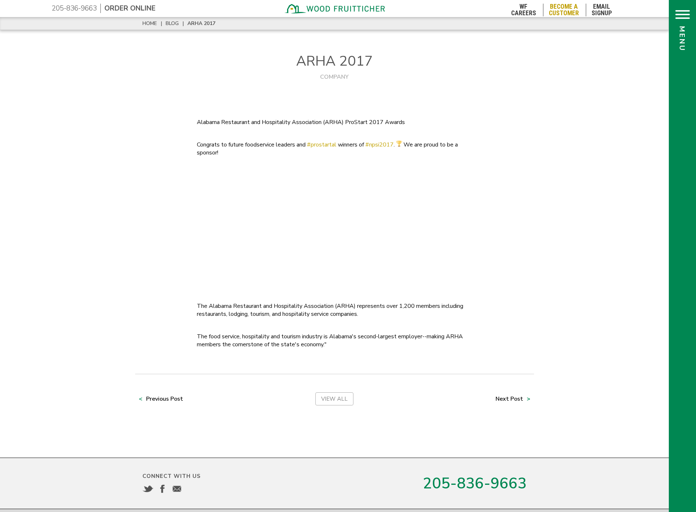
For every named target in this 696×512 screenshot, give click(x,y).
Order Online (130, 8)
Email (176, 488)
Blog (172, 23)
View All (334, 398)
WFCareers (523, 10)
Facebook (162, 488)
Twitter (147, 488)
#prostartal (321, 145)
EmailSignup (602, 10)
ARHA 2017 (201, 23)
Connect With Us (171, 476)
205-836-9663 (74, 8)
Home (149, 23)
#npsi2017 (379, 145)
